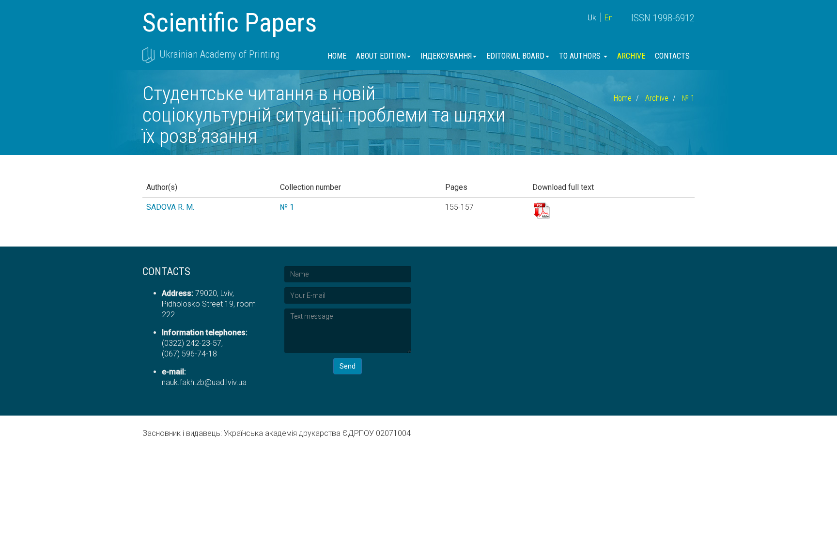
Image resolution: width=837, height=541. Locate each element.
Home (336, 56)
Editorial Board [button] (515, 56)
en (608, 17)
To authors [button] (581, 56)
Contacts (672, 56)
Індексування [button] (446, 56)
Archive (631, 56)
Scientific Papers (229, 22)
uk (592, 17)
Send (348, 366)
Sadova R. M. (170, 207)
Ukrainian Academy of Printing (219, 54)
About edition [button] (381, 56)
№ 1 (688, 98)
